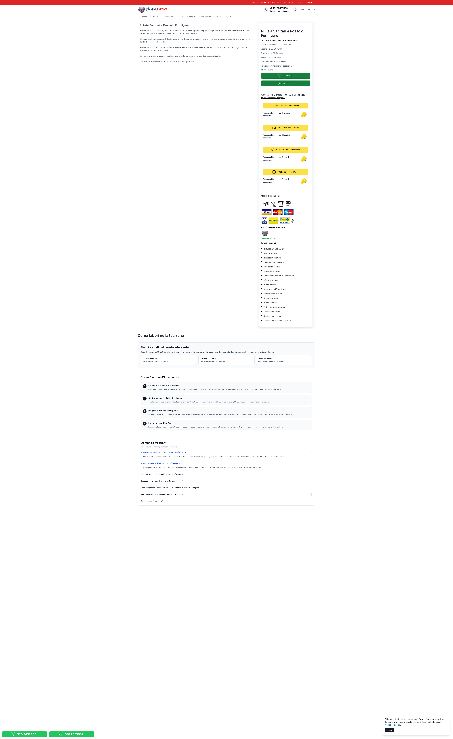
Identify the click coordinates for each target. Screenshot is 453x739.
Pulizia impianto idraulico (274, 307)
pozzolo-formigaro (188, 16)
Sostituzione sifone (271, 311)
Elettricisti (275, 2)
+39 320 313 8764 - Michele (287, 106)
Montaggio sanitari (271, 267)
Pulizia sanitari (269, 285)
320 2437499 (287, 76)
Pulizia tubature (270, 302)
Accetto (389, 730)
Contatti (299, 2)
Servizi (155, 16)
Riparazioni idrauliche (273, 258)
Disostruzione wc (271, 298)
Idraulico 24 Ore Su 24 (273, 249)
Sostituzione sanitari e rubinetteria (278, 276)
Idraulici (264, 2)
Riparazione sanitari (272, 271)
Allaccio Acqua (270, 253)
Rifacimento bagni (271, 280)
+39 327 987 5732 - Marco (287, 172)
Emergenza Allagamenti (274, 262)
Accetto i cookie (392, 725)
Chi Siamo (308, 2)
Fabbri (254, 2)
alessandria (169, 16)
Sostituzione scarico (272, 316)
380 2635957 (287, 83)
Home (144, 16)
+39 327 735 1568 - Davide (287, 128)
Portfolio (287, 2)
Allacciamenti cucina (272, 293)
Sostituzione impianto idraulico (277, 320)
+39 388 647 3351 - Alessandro (288, 150)
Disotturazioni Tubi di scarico (276, 289)
